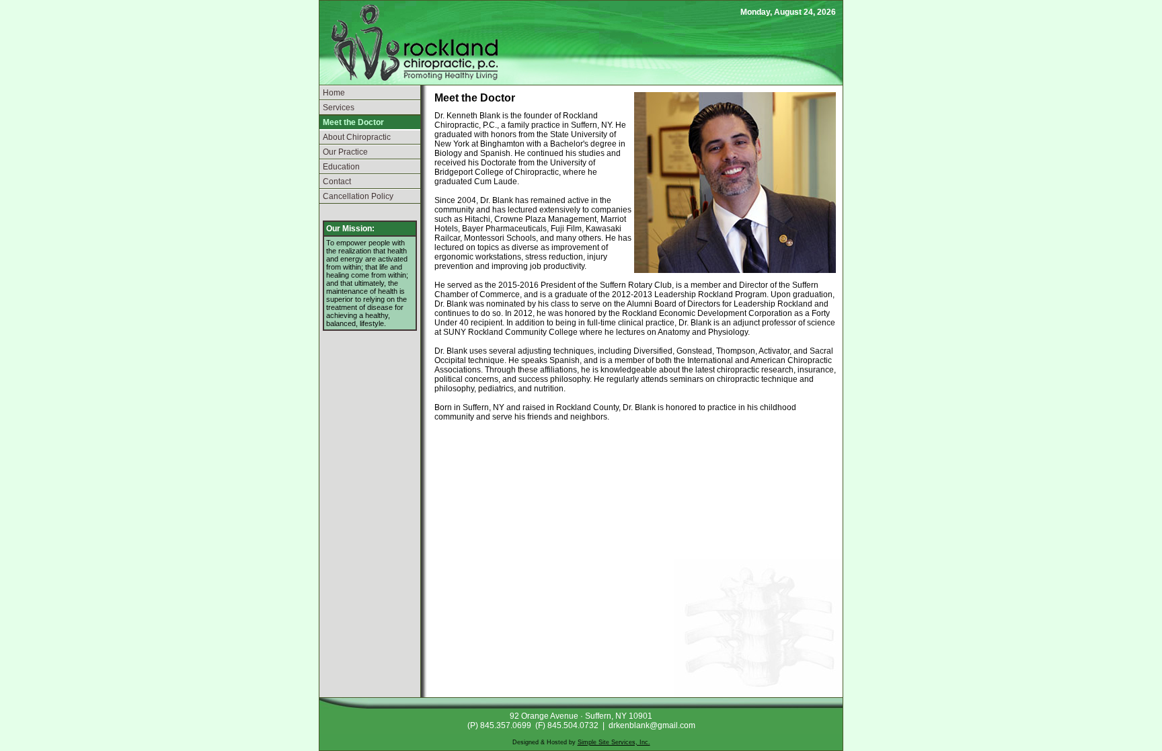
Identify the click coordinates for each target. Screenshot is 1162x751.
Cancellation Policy (358, 196)
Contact (337, 181)
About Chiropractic (357, 137)
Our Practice (345, 152)
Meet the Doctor (353, 122)
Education (341, 166)
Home (334, 92)
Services (338, 107)
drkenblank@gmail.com (652, 725)
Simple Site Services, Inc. (614, 742)
